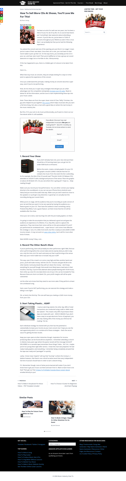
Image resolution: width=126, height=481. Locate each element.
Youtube (20, 444)
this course (46, 103)
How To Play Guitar (24, 455)
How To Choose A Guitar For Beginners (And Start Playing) (64, 383)
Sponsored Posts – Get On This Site (64, 3)
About (105, 3)
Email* (59, 140)
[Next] (73, 415)
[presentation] (32, 404)
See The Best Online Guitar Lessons (30, 467)
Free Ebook (89, 3)
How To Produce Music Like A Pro (29, 457)
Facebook (28, 444)
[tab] (44, 431)
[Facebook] (21, 27)
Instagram (41, 444)
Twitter (34, 444)
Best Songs (98, 3)
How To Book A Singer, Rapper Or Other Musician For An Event (62, 420)
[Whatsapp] (30, 27)
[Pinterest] (24, 27)
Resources (95, 449)
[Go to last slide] (22, 415)
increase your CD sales (57, 91)
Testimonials (88, 444)
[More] (33, 27)
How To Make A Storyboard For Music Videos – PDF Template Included (30, 383)
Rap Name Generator (95, 447)
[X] (27, 27)
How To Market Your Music (27, 462)
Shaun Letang (25, 20)
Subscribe (59, 146)
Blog (81, 444)
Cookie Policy (87, 454)
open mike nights (50, 232)
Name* (59, 134)
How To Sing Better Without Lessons (30, 460)
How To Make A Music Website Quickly (31, 464)
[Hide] (0, 24)
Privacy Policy (97, 454)
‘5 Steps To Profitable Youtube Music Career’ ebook (53, 370)
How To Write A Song (25, 453)
